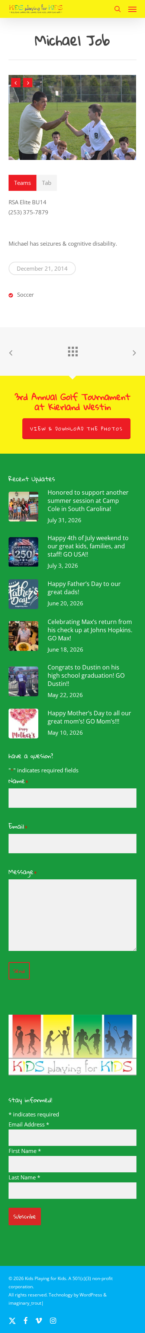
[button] (132, 9)
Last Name (24, 1177)
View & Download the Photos (76, 428)
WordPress (91, 1295)
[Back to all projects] (72, 349)
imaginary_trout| (26, 1303)
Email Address (29, 1124)
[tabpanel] (72, 207)
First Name (25, 1150)
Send (19, 970)
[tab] (22, 183)
